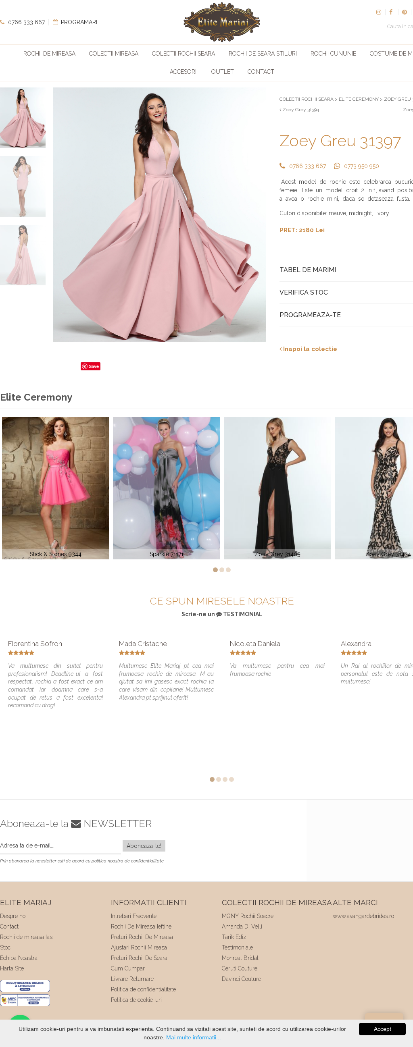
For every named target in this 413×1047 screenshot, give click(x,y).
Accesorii (184, 72)
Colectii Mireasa (113, 53)
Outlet (222, 72)
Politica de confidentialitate (143, 989)
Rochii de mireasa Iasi (27, 937)
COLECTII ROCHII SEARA (307, 99)
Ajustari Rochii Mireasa (139, 947)
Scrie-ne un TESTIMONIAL (222, 614)
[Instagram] (378, 12)
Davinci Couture (241, 979)
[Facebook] (391, 12)
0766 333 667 (25, 22)
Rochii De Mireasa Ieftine (141, 926)
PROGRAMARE (79, 22)
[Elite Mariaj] (222, 22)
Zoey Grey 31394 (300, 109)
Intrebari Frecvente (133, 916)
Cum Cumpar (128, 968)
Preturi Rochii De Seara (139, 958)
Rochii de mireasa (49, 53)
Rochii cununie (333, 53)
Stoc (5, 947)
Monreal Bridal (240, 958)
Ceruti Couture (239, 968)
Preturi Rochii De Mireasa (142, 937)
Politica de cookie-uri (136, 1000)
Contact (261, 72)
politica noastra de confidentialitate (128, 861)
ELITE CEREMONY (359, 99)
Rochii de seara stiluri (263, 53)
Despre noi (13, 916)
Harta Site (12, 968)
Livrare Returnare (132, 979)
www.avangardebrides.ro (363, 916)
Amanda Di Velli (242, 926)
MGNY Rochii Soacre (247, 916)
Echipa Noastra (19, 958)
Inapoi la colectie (309, 349)
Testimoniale (237, 947)
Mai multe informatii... (193, 1037)
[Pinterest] (404, 12)
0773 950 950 (361, 166)
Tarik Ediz (234, 937)
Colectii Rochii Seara (183, 53)
